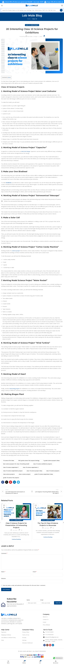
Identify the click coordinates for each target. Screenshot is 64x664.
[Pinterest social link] (10, 482)
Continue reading (16, 539)
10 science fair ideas (8, 460)
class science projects (9, 474)
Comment (4, 553)
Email (35, 572)
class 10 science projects (52, 471)
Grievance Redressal (27, 643)
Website (3, 578)
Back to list (32, 491)
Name (3, 572)
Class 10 (34, 19)
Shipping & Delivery (6, 635)
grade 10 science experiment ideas (44, 474)
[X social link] (6, 482)
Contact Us (45, 619)
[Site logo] (32, 5)
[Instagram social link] (47, 645)
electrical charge (25, 151)
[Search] (61, 10)
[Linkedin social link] (14, 482)
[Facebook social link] (2, 482)
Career (44, 622)
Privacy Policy (25, 632)
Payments (3, 632)
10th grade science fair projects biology (28, 460)
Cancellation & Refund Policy (8, 637)
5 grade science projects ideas (51, 460)
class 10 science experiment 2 (30, 467)
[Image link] (9, 614)
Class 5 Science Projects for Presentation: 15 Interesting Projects (16, 525)
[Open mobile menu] (2, 5)
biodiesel (8, 182)
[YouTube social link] (50, 645)
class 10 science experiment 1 (11, 467)
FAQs (2, 640)
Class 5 (12, 520)
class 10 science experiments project (13, 471)
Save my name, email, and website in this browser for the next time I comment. (24, 585)
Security (24, 637)
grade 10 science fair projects (11, 477)
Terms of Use (25, 635)
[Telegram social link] (18, 482)
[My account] (62, 5)
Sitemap (24, 640)
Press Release (46, 625)
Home (29, 19)
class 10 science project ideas (34, 471)
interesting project (15, 388)
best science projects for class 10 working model (16, 464)
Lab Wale (30, 36)
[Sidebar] (2, 201)
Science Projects (34, 25)
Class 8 (43, 520)
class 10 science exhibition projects (42, 464)
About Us (45, 617)
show (9, 77)
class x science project (25, 474)
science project (16, 250)
